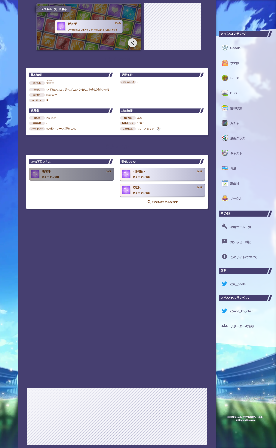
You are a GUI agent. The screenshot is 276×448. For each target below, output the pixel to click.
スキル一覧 (50, 9)
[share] (132, 42)
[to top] (205, 439)
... (40, 9)
